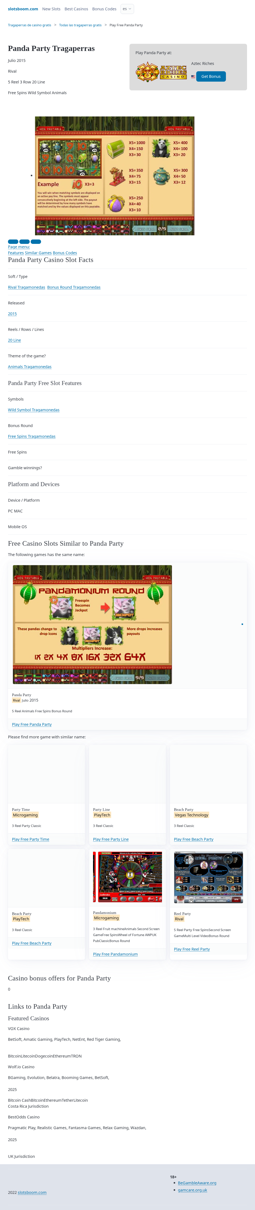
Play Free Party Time (30, 839)
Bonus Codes (104, 9)
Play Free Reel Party (192, 949)
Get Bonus (211, 76)
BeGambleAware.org (197, 1183)
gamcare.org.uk (192, 1190)
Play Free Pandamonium (115, 954)
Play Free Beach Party (193, 839)
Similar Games (38, 252)
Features (16, 252)
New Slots (51, 9)
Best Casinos (76, 9)
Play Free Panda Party (32, 724)
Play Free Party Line (111, 839)
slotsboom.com (32, 1192)
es (125, 8)
